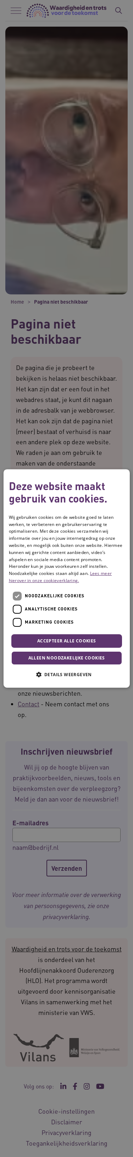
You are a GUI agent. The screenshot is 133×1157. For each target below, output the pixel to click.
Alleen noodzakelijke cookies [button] (66, 658)
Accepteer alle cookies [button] (66, 641)
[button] (66, 674)
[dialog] (66, 578)
